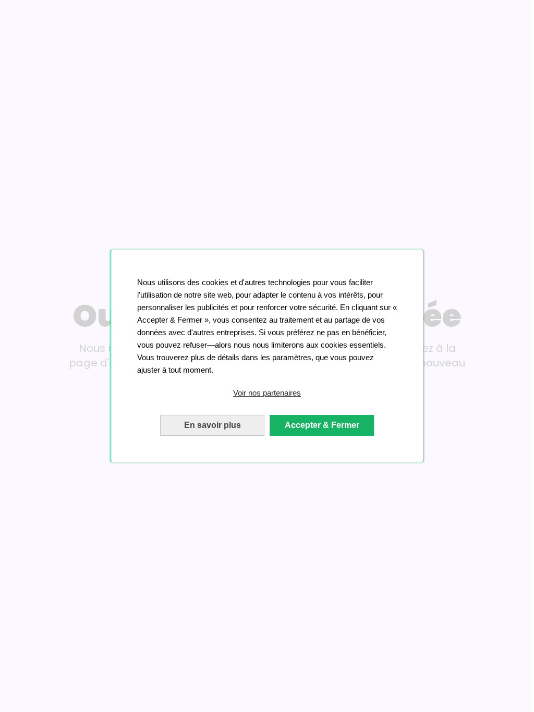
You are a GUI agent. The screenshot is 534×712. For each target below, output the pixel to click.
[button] (267, 393)
